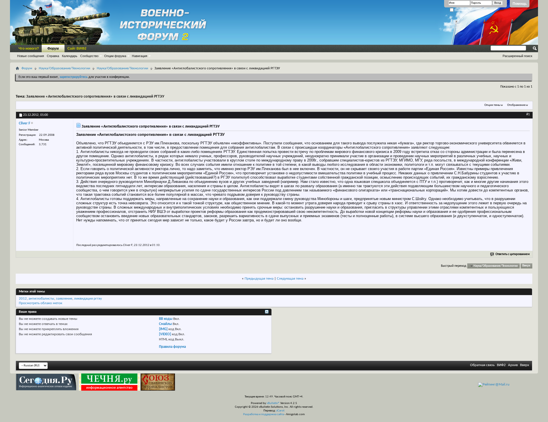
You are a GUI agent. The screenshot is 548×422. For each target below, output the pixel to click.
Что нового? (29, 49)
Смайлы (165, 324)
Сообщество (89, 56)
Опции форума (115, 56)
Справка (53, 56)
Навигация (139, 56)
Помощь (520, 4)
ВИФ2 (501, 365)
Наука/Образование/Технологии (64, 68)
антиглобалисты (41, 298)
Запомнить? (462, 10)
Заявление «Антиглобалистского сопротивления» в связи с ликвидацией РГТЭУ (95, 96)
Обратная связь (482, 365)
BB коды (165, 319)
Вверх (526, 266)
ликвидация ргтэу (88, 298)
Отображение (516, 105)
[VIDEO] (165, 334)
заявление (64, 298)
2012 (23, 298)
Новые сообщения (30, 56)
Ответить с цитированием (512, 254)
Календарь (69, 56)
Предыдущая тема (259, 278)
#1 (528, 114)
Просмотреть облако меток (40, 303)
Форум (53, 49)
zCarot (280, 410)
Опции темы (492, 105)
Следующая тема (290, 278)
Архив (513, 365)
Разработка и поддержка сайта (263, 414)
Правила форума (172, 347)
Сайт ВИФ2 (76, 49)
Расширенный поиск (517, 56)
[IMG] (163, 329)
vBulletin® (273, 403)
